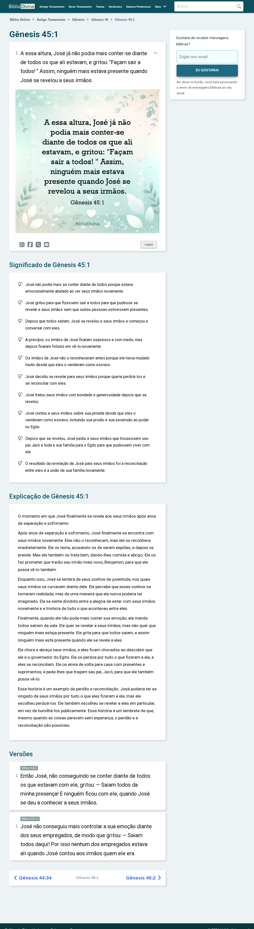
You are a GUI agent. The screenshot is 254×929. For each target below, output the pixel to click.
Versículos (115, 6)
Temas (100, 6)
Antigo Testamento (51, 6)
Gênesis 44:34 (33, 877)
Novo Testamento (80, 6)
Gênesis (78, 20)
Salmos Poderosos (138, 6)
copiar (148, 244)
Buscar (239, 6)
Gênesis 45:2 (144, 877)
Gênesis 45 (99, 20)
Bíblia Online (20, 20)
